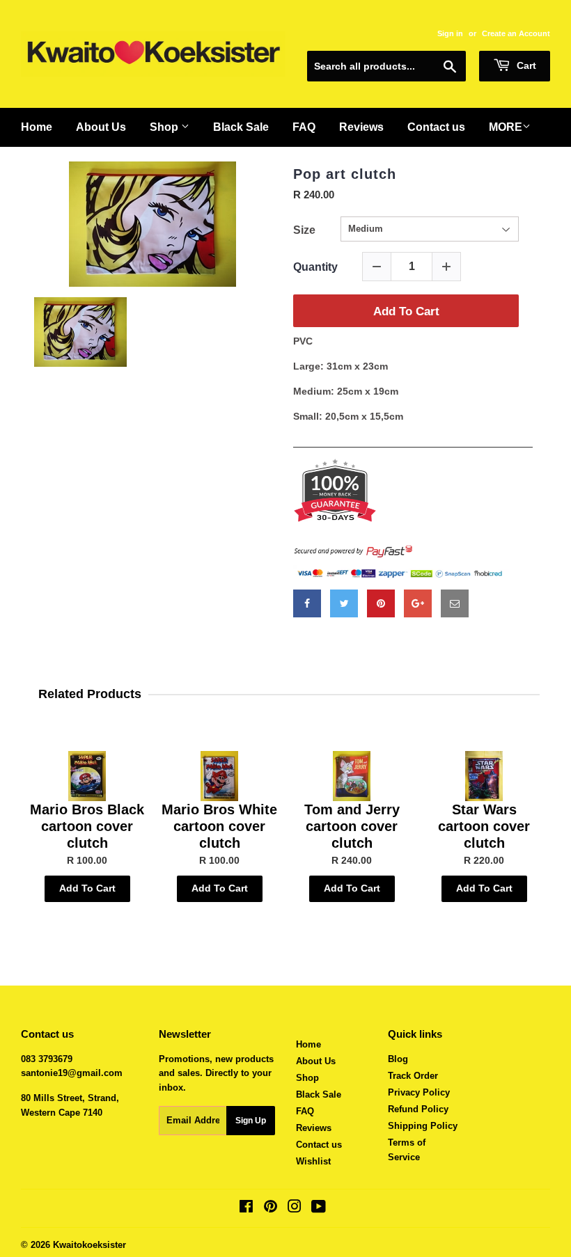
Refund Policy (418, 1109)
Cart (525, 65)
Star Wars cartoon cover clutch (484, 826)
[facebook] (307, 603)
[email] (455, 603)
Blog (398, 1059)
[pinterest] (381, 603)
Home (308, 1044)
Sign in (450, 33)
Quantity (315, 267)
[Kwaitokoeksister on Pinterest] (270, 1208)
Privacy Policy (419, 1092)
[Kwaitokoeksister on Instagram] (295, 1208)
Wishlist (313, 1161)
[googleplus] (418, 603)
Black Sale (318, 1094)
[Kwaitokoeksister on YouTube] (318, 1208)
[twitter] (344, 603)
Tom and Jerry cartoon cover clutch (352, 826)
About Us (316, 1061)
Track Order (413, 1075)
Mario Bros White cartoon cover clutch (219, 826)
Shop (307, 1078)
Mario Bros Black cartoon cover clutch (87, 826)
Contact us (319, 1144)
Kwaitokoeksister (89, 1245)
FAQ (305, 1111)
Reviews (313, 1128)
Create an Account (516, 33)
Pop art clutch (344, 174)
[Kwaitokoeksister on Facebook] (246, 1208)
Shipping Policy (422, 1126)
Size (304, 230)
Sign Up (250, 1120)
